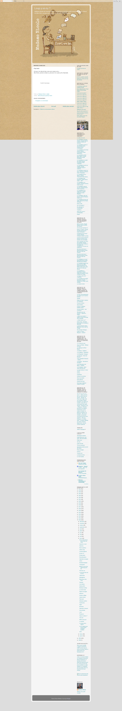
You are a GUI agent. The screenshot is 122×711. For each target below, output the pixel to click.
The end (81, 617)
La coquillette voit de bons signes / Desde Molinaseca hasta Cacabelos (81, 157)
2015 (80, 510)
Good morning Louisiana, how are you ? (82, 113)
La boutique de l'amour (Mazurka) (82, 661)
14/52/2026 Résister (83, 477)
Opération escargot (83, 559)
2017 (80, 506)
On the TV (81, 553)
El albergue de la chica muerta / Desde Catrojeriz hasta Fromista (82, 234)
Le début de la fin (81, 137)
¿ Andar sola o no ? (81, 320)
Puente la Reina (80, 303)
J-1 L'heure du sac (81, 343)
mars (81, 538)
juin (81, 532)
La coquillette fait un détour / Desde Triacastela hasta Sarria (82, 175)
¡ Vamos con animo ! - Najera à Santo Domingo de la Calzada (82, 317)
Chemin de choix (81, 381)
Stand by (81, 545)
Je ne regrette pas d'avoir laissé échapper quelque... (83, 628)
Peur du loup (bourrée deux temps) (82, 669)
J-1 (85, 393)
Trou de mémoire (81, 445)
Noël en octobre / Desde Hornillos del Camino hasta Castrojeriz (82, 230)
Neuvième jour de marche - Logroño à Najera (81, 313)
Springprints (82, 577)
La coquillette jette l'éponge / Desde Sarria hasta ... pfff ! (82, 179)
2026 (80, 490)
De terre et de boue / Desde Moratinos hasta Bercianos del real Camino (82, 251)
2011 (80, 517)
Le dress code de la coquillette (81, 276)
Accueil (53, 106)
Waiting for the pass (81, 109)
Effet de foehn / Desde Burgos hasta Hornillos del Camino (82, 225)
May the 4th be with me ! (82, 111)
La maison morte (81, 283)
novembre (82, 523)
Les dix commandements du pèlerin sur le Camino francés (82, 295)
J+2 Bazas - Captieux (82, 350)
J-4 (79, 393)
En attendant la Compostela (80, 207)
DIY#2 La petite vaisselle (82, 77)
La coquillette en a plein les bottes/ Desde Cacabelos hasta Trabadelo (82, 162)
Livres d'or (83, 402)
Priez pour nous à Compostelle (81, 212)
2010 (80, 519)
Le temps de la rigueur (82, 624)
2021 (80, 499)
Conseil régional (83, 551)
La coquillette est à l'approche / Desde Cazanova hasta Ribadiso (81, 192)
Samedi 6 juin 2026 (82, 464)
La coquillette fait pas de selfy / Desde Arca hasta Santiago (82, 200)
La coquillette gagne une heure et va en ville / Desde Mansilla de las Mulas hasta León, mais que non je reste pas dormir (82, 266)
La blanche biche (81, 454)
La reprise (81, 621)
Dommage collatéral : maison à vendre (82, 384)
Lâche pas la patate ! (81, 93)
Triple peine (82, 575)
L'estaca (79, 646)
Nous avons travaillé (81, 645)
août (81, 528)
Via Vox (78, 441)
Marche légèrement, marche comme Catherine (81, 423)
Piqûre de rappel (83, 591)
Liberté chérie (82, 597)
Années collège (82, 595)
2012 (80, 516)
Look (80, 612)
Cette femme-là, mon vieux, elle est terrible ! (82, 438)
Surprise (81, 582)
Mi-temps (81, 606)
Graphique (79, 374)
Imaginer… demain (83, 466)
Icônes (78, 372)
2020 (80, 501)
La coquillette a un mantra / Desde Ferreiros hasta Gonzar (82, 183)
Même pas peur (82, 619)
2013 (80, 514)
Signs (80, 604)
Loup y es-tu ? (42, 8)
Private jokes (82, 555)
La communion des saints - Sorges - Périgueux (82, 404)
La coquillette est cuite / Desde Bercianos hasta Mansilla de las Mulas (82, 260)
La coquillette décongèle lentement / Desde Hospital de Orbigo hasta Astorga (82, 280)
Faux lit (78, 451)
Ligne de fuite (80, 443)
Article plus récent (39, 106)
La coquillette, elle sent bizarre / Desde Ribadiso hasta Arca (82, 196)
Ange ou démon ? (83, 615)
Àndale (78, 298)
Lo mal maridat (80, 456)
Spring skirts (82, 586)
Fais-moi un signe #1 (81, 94)
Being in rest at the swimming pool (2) (83, 567)
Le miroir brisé (82, 589)
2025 (80, 491)
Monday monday (83, 587)
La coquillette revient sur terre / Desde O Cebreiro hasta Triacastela (82, 171)
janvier (81, 635)
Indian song (82, 549)
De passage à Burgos (82, 329)
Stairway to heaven (83, 608)
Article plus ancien (68, 106)
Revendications (82, 557)
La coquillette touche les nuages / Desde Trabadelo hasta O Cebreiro (82, 167)
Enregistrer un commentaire (42, 100)
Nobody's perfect (83, 601)
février (81, 634)
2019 (80, 503)
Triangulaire (82, 564)
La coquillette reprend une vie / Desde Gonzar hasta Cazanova (82, 187)
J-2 (83, 393)
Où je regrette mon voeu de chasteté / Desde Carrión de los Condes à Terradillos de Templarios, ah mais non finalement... (82, 244)
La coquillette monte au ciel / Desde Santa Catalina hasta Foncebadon (82, 146)
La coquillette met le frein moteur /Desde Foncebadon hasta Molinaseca (82, 151)
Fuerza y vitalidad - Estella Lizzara (81, 307)
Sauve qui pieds (80, 377)
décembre (82, 521)
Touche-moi (79, 453)
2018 (80, 504)
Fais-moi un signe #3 (81, 98)
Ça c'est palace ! (80, 205)
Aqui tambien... (80, 304)
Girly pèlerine (80, 379)
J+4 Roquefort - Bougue (82, 354)
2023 (80, 495)
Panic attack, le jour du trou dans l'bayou (82, 116)
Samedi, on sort (82, 544)
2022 (80, 497)
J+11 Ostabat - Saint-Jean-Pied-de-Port (81, 368)
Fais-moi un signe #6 (81, 104)
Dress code (79, 203)
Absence (81, 593)
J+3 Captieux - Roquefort (82, 352)
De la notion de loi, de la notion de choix (83, 541)
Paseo (78, 214)
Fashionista (82, 602)
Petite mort (79, 440)
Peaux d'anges (80, 449)
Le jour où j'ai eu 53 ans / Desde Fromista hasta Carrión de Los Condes (82, 238)
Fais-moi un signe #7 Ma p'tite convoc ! (82, 107)
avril (81, 536)
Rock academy (82, 547)
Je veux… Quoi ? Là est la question (83, 468)
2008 (80, 640)
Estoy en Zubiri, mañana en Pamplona (82, 301)
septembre (82, 527)
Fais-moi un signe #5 (81, 103)
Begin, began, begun (81, 101)
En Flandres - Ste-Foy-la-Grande (82, 414)
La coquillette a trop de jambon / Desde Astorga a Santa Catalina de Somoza (82, 141)
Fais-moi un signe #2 (81, 96)
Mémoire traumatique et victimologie (82, 481)
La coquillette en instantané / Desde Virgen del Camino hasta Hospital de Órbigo (82, 272)
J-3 (81, 393)
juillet (81, 530)
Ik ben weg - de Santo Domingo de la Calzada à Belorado (82, 323)
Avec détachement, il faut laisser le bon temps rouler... (82, 90)
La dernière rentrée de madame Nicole (82, 87)
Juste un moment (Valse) (82, 656)
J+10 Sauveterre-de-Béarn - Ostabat (81, 365)
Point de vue (82, 570)
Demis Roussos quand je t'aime (45, 95)
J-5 (77, 393)
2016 (80, 508)
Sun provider (82, 610)
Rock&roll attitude (83, 562)
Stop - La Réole (80, 420)
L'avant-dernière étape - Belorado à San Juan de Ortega (82, 327)
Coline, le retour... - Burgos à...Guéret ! (81, 332)
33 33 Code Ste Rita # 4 (82, 227)
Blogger (68, 698)
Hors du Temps (82, 463)
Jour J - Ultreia (80, 394)
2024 (80, 493)
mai (81, 534)
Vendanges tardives (81, 435)
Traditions (79, 209)
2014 (80, 512)
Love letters (82, 584)
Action (80, 560)
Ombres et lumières (81, 376)
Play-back (81, 599)
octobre (81, 525)
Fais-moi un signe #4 (81, 99)
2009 (80, 638)
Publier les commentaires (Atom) (47, 109)
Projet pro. (81, 614)
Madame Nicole (82, 689)
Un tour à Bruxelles (82, 473)
